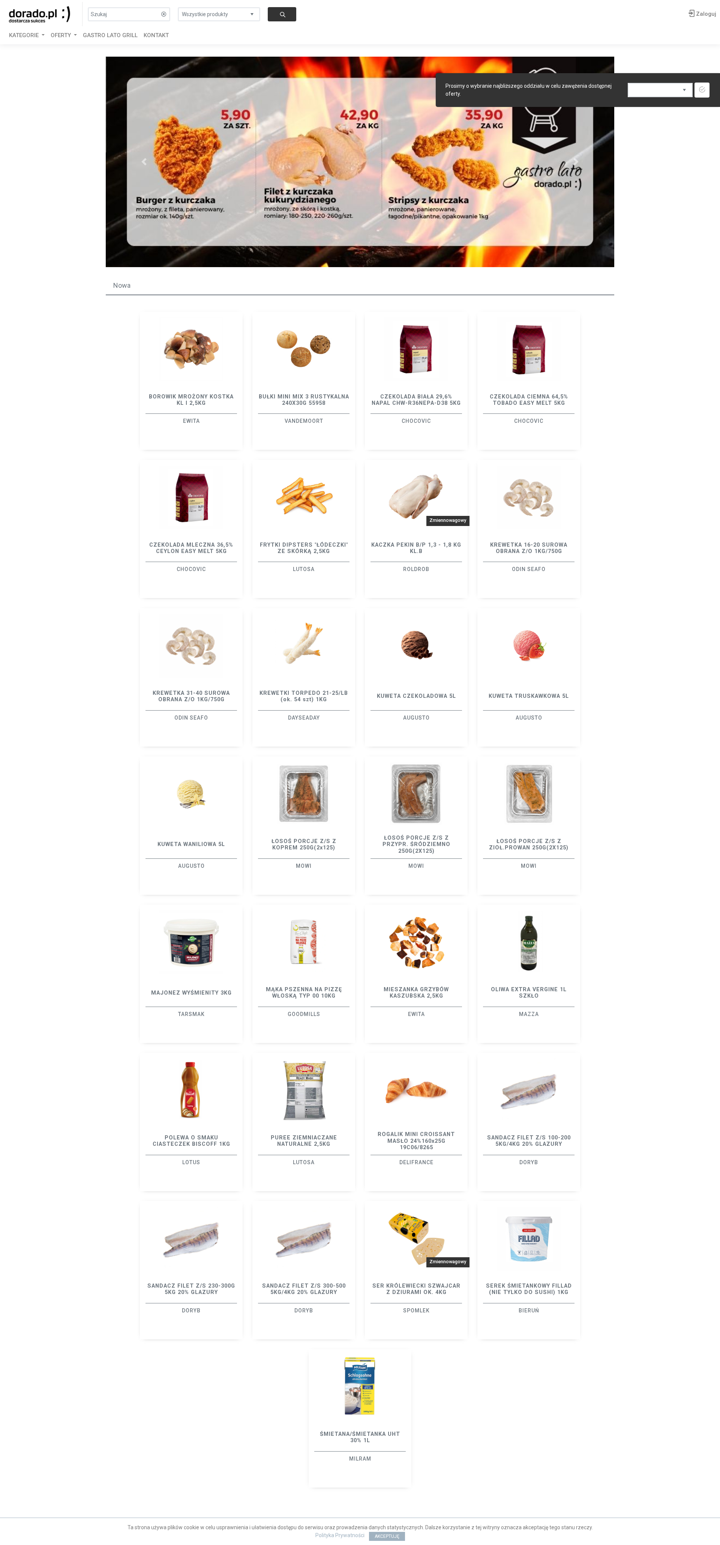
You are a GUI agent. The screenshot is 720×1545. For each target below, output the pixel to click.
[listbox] (219, 12)
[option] (191, 381)
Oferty (61, 35)
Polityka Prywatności (339, 1535)
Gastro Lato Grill (110, 35)
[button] (144, 162)
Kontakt (156, 35)
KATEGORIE (24, 35)
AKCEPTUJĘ (387, 1536)
